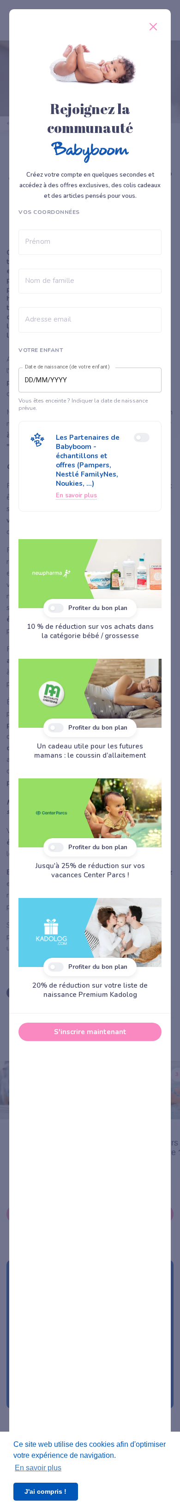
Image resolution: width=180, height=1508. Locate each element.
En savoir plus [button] (38, 1468)
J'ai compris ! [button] (45, 1491)
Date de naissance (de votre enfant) (67, 367)
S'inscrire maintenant (90, 1031)
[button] (90, 466)
